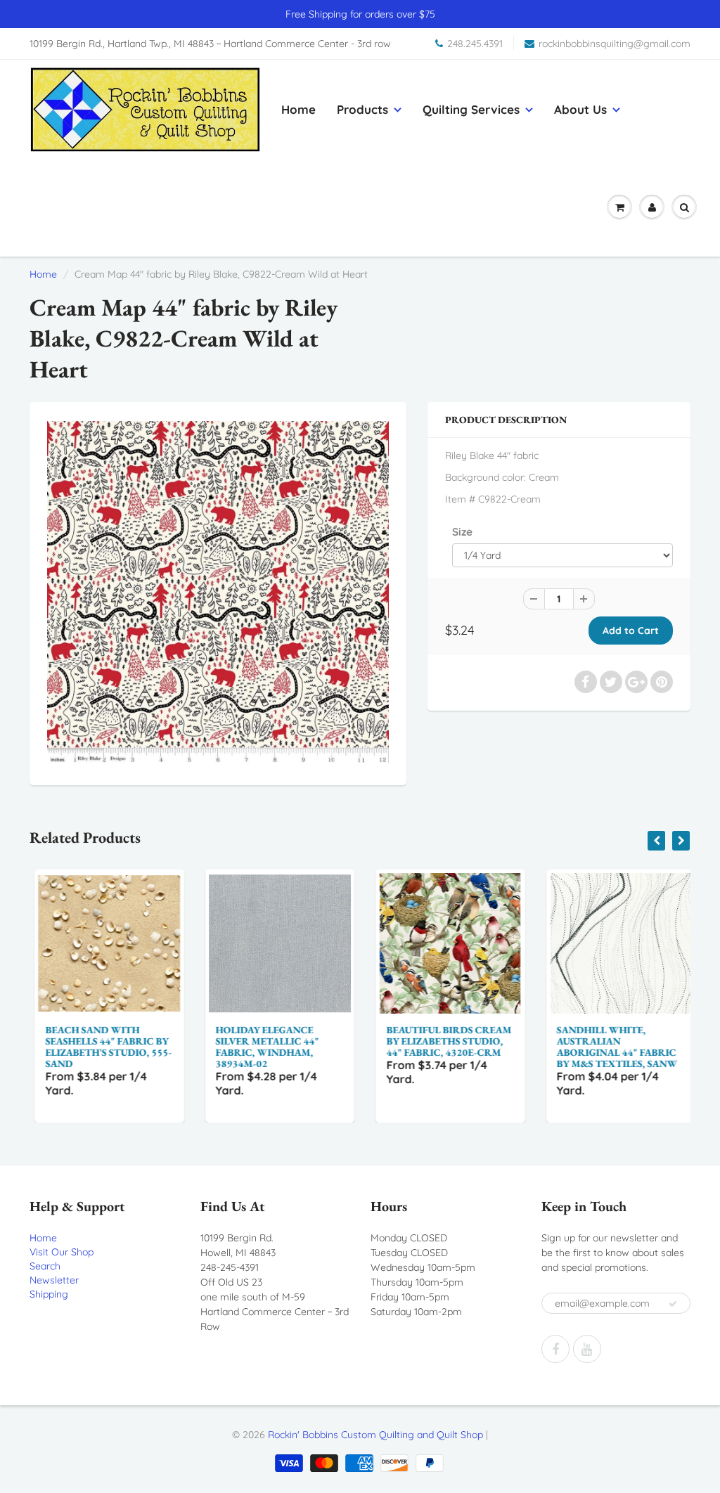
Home (298, 109)
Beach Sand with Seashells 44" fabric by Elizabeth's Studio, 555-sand (103, 1046)
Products (362, 109)
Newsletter (54, 1280)
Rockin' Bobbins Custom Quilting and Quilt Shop (375, 1434)
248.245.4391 (475, 43)
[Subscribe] (673, 1304)
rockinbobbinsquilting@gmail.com (614, 43)
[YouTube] (587, 1349)
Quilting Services (471, 109)
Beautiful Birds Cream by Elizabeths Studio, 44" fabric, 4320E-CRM (443, 1041)
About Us (580, 109)
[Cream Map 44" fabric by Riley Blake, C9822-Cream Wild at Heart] (218, 592)
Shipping (49, 1294)
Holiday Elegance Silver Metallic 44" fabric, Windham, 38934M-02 (262, 1046)
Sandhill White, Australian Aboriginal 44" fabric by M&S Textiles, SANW (612, 1046)
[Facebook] (555, 1349)
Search (45, 1266)
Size (462, 531)
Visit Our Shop (62, 1252)
